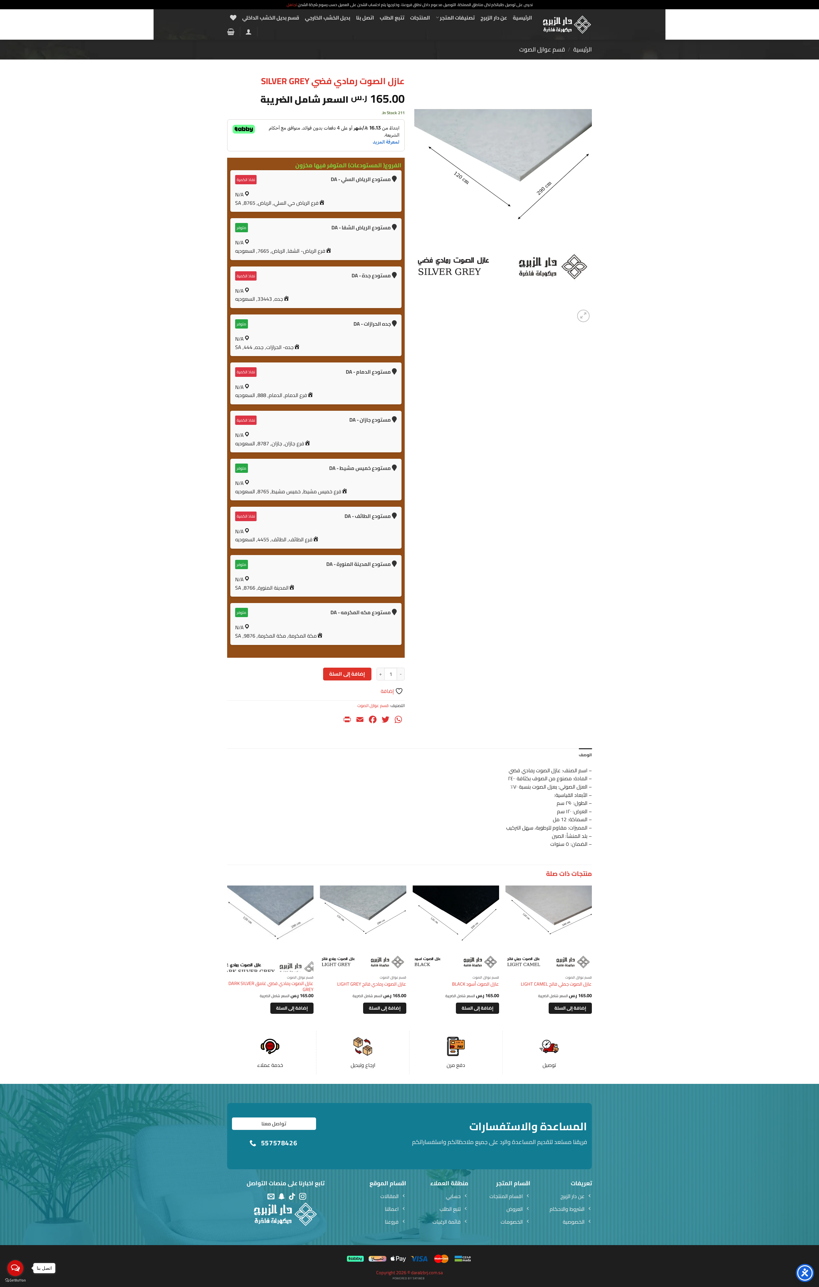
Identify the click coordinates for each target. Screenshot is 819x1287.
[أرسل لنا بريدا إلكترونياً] (270, 1196)
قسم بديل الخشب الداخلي (270, 17)
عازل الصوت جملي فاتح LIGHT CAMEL (556, 984)
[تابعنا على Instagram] (302, 1196)
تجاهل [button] (292, 4)
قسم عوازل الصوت (542, 49)
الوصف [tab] (585, 755)
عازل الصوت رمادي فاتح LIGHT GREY (371, 984)
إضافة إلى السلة (347, 674)
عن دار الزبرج (494, 17)
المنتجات (420, 17)
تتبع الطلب (392, 17)
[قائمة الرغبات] (233, 18)
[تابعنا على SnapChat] (281, 1196)
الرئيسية (522, 17)
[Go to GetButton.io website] (15, 1280)
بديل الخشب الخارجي (327, 17)
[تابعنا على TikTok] (292, 1196)
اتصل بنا (365, 17)
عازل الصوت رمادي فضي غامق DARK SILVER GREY (271, 986)
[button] (248, 32)
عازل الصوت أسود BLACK (475, 984)
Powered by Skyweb (409, 1278)
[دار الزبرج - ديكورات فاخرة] (567, 24)
